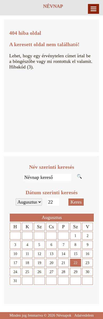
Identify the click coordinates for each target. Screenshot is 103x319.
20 (51, 263)
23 (87, 263)
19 (39, 263)
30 (87, 272)
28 (63, 272)
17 (15, 263)
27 (51, 272)
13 (51, 254)
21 (63, 263)
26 (39, 272)
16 (87, 254)
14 (63, 254)
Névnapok (63, 315)
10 (15, 254)
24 (15, 272)
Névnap (53, 6)
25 (27, 272)
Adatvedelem (84, 315)
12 (39, 254)
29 (75, 272)
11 (27, 254)
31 (15, 281)
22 (75, 263)
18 (27, 263)
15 (75, 254)
